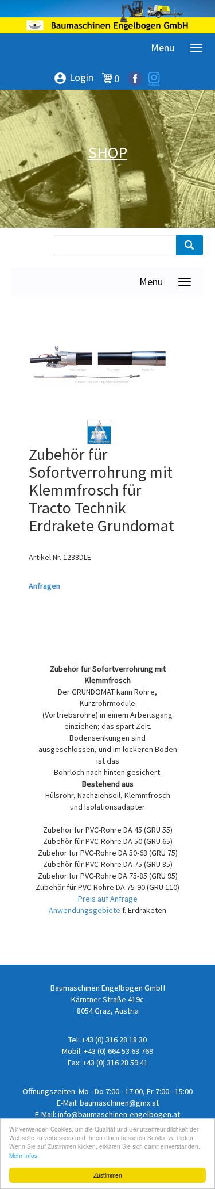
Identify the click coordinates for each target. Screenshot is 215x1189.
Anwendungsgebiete (85, 910)
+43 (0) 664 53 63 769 (118, 1051)
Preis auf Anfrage (108, 898)
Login (73, 78)
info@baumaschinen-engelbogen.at (119, 1114)
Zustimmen (107, 1175)
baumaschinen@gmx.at (119, 1103)
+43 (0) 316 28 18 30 (114, 1039)
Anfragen (44, 586)
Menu (162, 47)
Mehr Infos (23, 1155)
